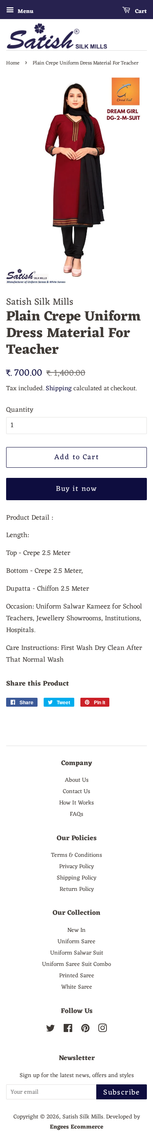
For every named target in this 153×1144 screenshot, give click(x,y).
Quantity (19, 410)
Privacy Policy (76, 866)
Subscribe (121, 1092)
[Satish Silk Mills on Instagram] (102, 1030)
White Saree (76, 987)
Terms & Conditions (76, 855)
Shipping (59, 388)
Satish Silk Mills (82, 1117)
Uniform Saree (76, 941)
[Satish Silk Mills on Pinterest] (85, 1030)
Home (13, 63)
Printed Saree (76, 975)
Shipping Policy (76, 878)
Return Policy (77, 889)
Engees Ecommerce (76, 1127)
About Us (77, 780)
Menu (24, 11)
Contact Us (76, 791)
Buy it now (76, 488)
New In (76, 930)
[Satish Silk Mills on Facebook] (68, 1030)
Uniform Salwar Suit (76, 953)
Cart (140, 11)
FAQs (76, 814)
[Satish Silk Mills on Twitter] (50, 1030)
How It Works (76, 803)
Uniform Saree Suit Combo (76, 964)
